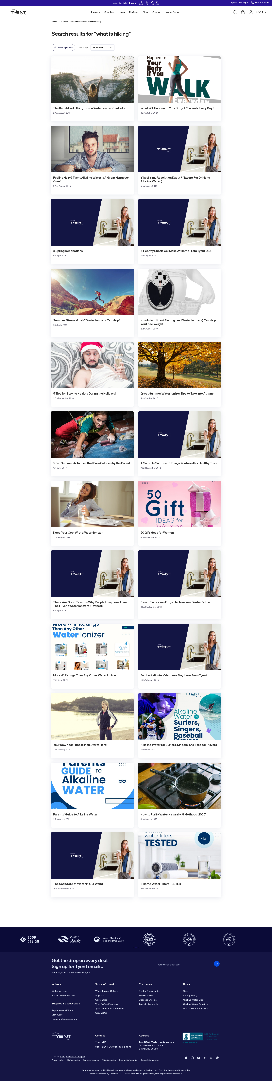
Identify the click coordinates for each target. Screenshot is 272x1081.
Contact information (128, 1060)
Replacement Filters (62, 1010)
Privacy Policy (189, 995)
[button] (133, 947)
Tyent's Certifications (106, 1004)
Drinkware (57, 1014)
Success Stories (148, 999)
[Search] (235, 12)
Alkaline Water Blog (193, 999)
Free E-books (146, 995)
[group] (29, 939)
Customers (145, 984)
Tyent (62, 1056)
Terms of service (91, 1060)
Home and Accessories (64, 1018)
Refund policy (73, 1060)
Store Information (106, 984)
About (186, 984)
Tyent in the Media (148, 1004)
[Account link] (250, 12)
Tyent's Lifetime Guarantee (109, 1008)
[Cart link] (243, 12)
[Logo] (19, 12)
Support (99, 995)
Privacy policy (58, 1060)
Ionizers (56, 984)
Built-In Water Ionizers (63, 995)
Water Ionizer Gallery (106, 991)
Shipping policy (109, 1060)
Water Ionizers (59, 991)
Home (54, 21)
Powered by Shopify (75, 1056)
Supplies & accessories (66, 1003)
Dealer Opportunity (149, 991)
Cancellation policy (150, 1060)
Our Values (101, 999)
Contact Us (101, 1012)
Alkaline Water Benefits (195, 1004)
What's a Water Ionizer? (195, 1008)
